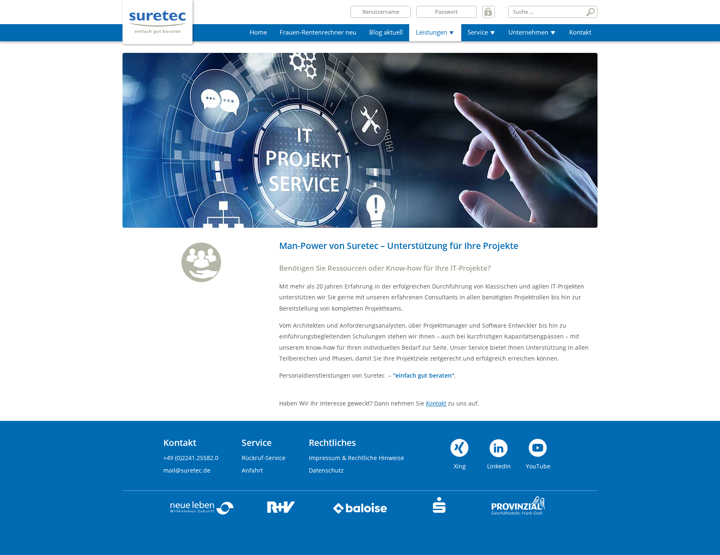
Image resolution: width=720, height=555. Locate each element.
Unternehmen (528, 32)
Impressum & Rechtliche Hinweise (356, 458)
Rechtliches (332, 442)
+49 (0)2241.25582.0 (190, 458)
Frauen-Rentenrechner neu (318, 32)
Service (478, 32)
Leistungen (431, 32)
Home (258, 32)
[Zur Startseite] (157, 13)
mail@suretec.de (186, 470)
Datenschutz (326, 470)
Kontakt (580, 32)
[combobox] (547, 11)
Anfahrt (252, 470)
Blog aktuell (386, 32)
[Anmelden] (488, 12)
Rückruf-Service (263, 458)
